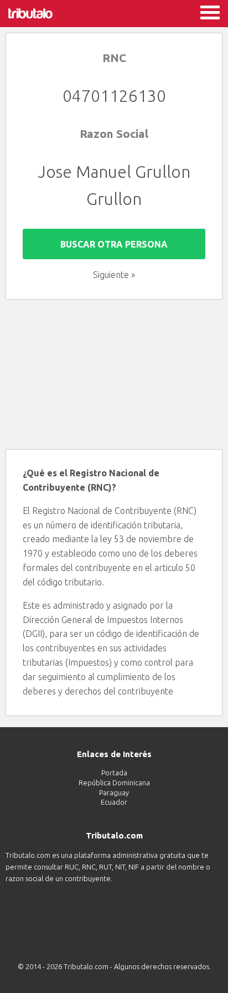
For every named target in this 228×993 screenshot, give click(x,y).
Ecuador (114, 802)
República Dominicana (114, 782)
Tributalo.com (87, 966)
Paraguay (114, 792)
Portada (114, 772)
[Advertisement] (114, 374)
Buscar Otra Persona (114, 244)
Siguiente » (114, 275)
